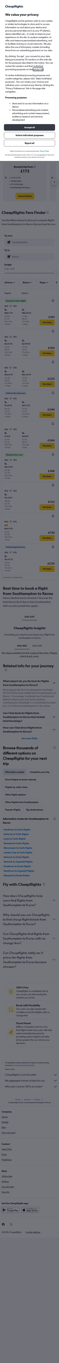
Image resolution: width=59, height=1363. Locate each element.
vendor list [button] (38, 69)
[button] (29, 127)
